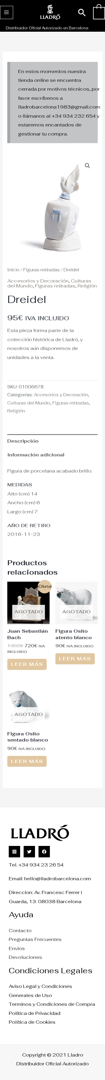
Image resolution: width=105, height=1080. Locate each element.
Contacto (20, 930)
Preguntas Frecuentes (35, 939)
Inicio (13, 269)
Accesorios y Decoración (38, 280)
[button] (82, 12)
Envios (17, 948)
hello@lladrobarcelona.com (57, 878)
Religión (87, 285)
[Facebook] (44, 851)
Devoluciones (25, 957)
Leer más (27, 664)
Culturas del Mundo (28, 403)
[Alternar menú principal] (6, 12)
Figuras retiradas (41, 269)
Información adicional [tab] (35, 454)
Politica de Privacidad (34, 1013)
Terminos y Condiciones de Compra (52, 1004)
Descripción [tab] (22, 441)
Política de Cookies (32, 1022)
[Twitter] (29, 851)
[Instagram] (14, 851)
